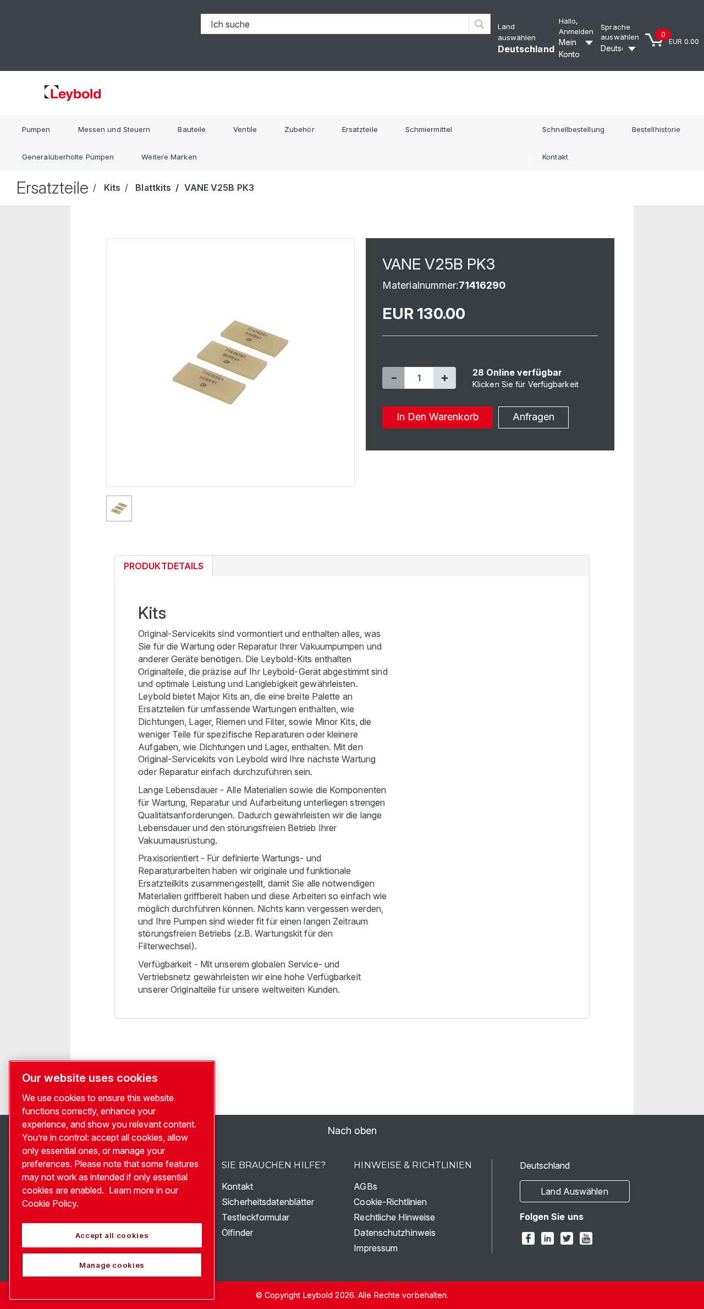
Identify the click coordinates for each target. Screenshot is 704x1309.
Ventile (245, 129)
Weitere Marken (168, 156)
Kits (112, 187)
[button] (393, 378)
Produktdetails (163, 568)
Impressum (376, 1247)
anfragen (533, 416)
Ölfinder (237, 1232)
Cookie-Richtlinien (390, 1201)
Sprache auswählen (620, 32)
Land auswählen (574, 1191)
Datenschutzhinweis (395, 1232)
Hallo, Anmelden (576, 26)
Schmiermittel (428, 129)
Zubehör (299, 129)
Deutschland (526, 48)
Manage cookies (112, 1265)
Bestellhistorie (656, 129)
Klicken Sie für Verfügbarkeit (525, 384)
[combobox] (335, 24)
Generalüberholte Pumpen (68, 156)
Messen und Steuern (114, 129)
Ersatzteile (360, 129)
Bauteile (192, 129)
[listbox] (620, 48)
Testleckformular (255, 1217)
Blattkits (153, 187)
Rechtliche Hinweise (394, 1217)
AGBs (365, 1186)
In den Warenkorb (438, 416)
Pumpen (36, 129)
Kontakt (555, 156)
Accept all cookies (112, 1235)
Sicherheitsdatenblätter (268, 1201)
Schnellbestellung (573, 129)
